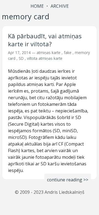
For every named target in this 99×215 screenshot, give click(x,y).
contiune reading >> (67, 180)
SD (21, 58)
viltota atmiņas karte (44, 58)
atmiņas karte (49, 52)
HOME (37, 6)
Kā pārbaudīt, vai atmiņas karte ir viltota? (45, 40)
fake (68, 52)
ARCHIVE (60, 6)
